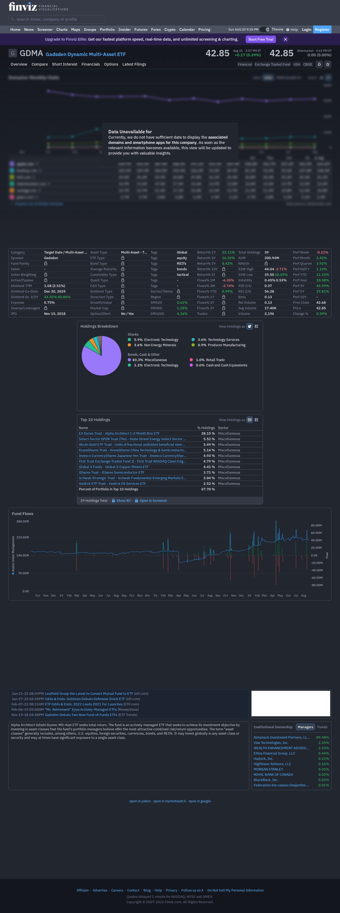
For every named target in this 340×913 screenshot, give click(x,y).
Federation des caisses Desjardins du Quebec (282, 785)
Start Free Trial (260, 39)
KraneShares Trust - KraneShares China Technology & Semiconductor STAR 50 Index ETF (133, 450)
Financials (91, 64)
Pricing (204, 29)
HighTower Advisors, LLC (272, 764)
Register (322, 29)
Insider (124, 29)
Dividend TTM (21, 286)
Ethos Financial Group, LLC (274, 753)
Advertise (100, 890)
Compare (40, 64)
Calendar (187, 29)
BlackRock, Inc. (266, 780)
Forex (156, 29)
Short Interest (64, 64)
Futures (140, 29)
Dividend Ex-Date (24, 291)
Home (15, 29)
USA (297, 64)
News (29, 29)
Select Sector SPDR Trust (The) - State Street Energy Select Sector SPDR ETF (133, 439)
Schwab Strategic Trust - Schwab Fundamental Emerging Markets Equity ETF (133, 478)
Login (306, 29)
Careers (117, 890)
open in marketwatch (169, 801)
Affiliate (82, 890)
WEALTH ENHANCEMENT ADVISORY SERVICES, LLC (282, 748)
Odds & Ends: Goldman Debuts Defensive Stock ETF (85, 699)
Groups (90, 29)
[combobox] (56, 19)
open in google (200, 801)
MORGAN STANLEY (268, 769)
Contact (133, 890)
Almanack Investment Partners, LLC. (282, 737)
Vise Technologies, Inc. (271, 743)
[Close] (285, 39)
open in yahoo (140, 801)
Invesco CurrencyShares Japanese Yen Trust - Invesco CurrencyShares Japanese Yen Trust (133, 455)
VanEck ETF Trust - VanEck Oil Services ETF (112, 483)
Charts (61, 29)
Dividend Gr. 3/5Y (24, 297)
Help (294, 29)
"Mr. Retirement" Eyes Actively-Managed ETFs (81, 709)
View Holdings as (232, 326)
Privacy (171, 890)
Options (111, 64)
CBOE (307, 64)
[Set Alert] (319, 64)
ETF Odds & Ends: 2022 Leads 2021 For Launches (83, 704)
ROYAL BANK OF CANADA (273, 775)
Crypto (170, 29)
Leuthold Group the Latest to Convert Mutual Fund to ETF (89, 693)
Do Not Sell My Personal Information (235, 890)
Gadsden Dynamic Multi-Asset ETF (86, 54)
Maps (75, 29)
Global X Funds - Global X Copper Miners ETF (113, 467)
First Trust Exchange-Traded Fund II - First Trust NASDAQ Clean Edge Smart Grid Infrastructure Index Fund (133, 461)
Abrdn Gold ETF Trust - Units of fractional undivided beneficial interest (133, 444)
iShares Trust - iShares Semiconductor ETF (111, 472)
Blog (147, 890)
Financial (245, 64)
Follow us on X (192, 890)
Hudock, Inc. (264, 759)
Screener (45, 29)
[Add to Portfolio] (328, 64)
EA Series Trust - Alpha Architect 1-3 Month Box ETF (119, 433)
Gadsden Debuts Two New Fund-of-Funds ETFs (81, 715)
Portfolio (107, 29)
